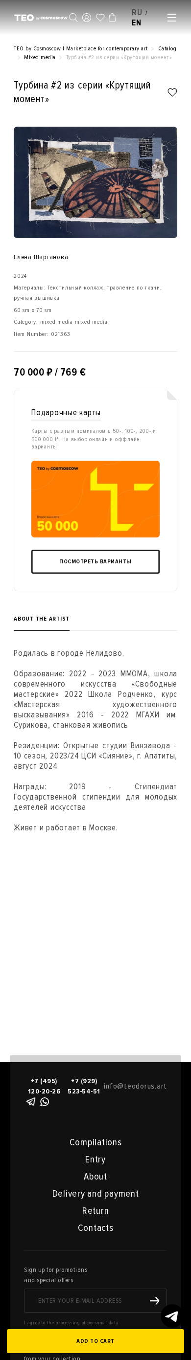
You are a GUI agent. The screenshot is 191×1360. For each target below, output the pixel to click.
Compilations (96, 1142)
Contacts (96, 1228)
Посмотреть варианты (95, 561)
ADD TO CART (95, 1341)
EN (137, 23)
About (95, 1176)
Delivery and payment (95, 1194)
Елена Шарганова (41, 257)
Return (95, 1211)
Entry (95, 1159)
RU (137, 12)
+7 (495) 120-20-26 (44, 1086)
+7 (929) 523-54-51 (84, 1086)
